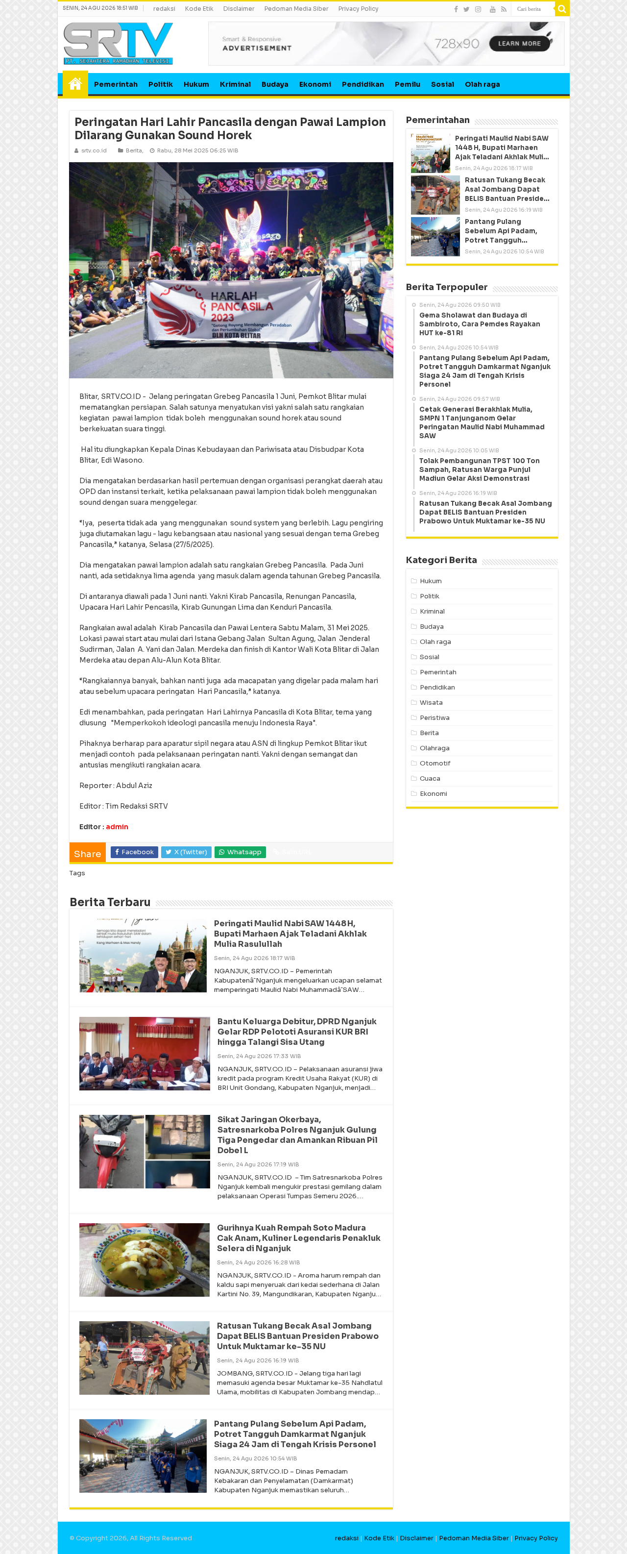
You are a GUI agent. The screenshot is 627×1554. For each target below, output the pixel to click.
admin (117, 826)
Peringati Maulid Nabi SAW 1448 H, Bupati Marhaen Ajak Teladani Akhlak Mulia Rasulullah (290, 933)
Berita (134, 150)
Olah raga (482, 84)
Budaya (275, 84)
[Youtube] (493, 9)
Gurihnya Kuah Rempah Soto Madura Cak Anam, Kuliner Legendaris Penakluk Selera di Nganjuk (299, 1238)
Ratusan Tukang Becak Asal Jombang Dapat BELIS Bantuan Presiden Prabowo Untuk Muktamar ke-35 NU (298, 1336)
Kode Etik (199, 8)
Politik (160, 84)
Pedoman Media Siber (297, 8)
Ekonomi (315, 84)
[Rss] (503, 9)
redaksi (164, 8)
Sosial (442, 84)
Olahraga (435, 748)
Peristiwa (435, 718)
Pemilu (407, 84)
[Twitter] (466, 9)
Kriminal (235, 84)
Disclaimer (239, 8)
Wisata (431, 702)
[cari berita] (562, 8)
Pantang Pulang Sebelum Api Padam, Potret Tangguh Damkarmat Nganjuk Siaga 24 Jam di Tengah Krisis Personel (295, 1434)
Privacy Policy (358, 8)
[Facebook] (456, 9)
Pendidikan (363, 84)
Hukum (196, 84)
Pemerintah (116, 84)
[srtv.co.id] (118, 43)
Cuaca (430, 778)
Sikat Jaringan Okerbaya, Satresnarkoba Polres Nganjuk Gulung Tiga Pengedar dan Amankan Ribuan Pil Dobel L (297, 1134)
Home (75, 83)
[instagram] (478, 9)
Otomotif (435, 763)
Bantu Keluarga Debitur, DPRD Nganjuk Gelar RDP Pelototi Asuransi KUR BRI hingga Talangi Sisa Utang (297, 1031)
